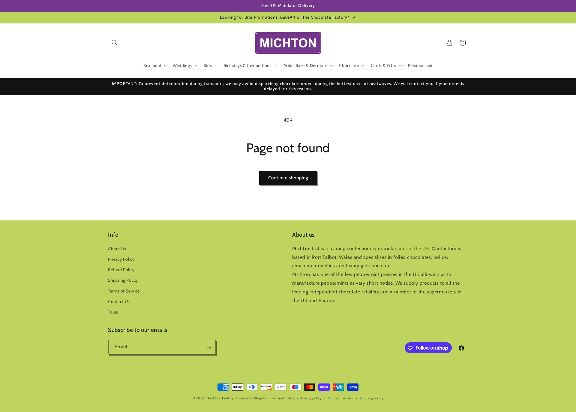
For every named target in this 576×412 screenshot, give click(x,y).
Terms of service (341, 398)
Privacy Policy (121, 259)
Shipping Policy (123, 280)
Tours (113, 312)
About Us (117, 248)
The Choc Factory (219, 398)
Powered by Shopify (250, 398)
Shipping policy (372, 398)
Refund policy (283, 398)
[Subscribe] (208, 347)
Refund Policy (121, 269)
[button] (114, 42)
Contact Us (119, 301)
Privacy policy (311, 398)
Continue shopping (288, 177)
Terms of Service (124, 291)
